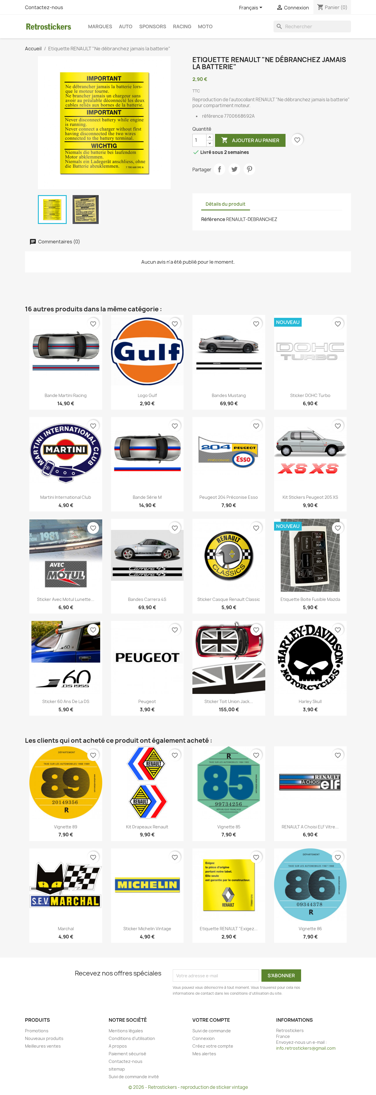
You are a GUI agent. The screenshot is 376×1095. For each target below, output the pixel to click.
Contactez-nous (44, 7)
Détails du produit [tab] (226, 204)
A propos (118, 1046)
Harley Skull (310, 701)
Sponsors (152, 26)
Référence (213, 219)
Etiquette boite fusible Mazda (310, 599)
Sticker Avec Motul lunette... (65, 599)
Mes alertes (204, 1053)
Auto (125, 26)
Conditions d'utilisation (132, 1038)
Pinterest (249, 169)
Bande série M (147, 497)
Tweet (234, 169)
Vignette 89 (65, 827)
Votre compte (211, 1020)
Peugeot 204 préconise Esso (228, 497)
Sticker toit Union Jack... (228, 701)
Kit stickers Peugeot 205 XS (310, 497)
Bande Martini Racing (66, 395)
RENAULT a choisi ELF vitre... (310, 827)
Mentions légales (126, 1030)
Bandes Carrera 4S (147, 599)
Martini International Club (65, 497)
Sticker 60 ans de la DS (65, 701)
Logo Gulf (147, 395)
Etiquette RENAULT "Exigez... (229, 928)
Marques (100, 26)
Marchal (66, 928)
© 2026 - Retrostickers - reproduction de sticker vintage (188, 1087)
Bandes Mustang (229, 395)
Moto (205, 26)
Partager (219, 169)
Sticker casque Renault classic (228, 599)
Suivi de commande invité (134, 1076)
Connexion (203, 1038)
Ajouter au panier (250, 140)
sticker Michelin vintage (147, 928)
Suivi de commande (211, 1030)
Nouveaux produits (44, 1038)
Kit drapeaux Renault (147, 827)
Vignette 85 (228, 827)
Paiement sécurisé (127, 1053)
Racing (182, 26)
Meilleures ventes (43, 1046)
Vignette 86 (310, 928)
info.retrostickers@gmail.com (305, 1048)
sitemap (117, 1069)
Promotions (36, 1030)
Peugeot (147, 701)
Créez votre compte (212, 1046)
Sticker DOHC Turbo (310, 395)
